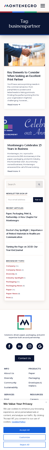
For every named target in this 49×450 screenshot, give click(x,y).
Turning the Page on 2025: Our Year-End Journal (22, 248)
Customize (24, 437)
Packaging (11, 282)
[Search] (39, 184)
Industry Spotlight (14, 278)
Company (10, 266)
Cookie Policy (19, 421)
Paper (9, 289)
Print (8, 297)
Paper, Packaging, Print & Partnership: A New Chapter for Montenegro (21, 217)
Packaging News (14, 286)
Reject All (24, 444)
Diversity (10, 274)
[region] (24, 425)
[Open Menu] (43, 6)
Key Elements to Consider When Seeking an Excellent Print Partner (24, 76)
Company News (13, 270)
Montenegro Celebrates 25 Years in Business (24, 147)
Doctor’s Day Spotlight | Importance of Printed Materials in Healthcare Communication (24, 233)
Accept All (25, 430)
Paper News (12, 293)
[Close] (46, 402)
